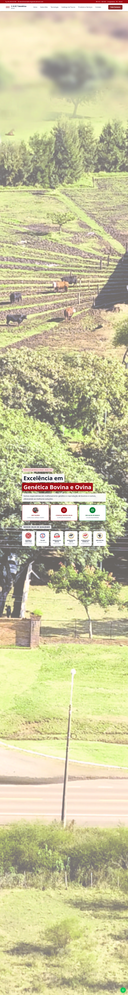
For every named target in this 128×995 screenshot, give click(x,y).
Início (35, 7)
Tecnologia (54, 7)
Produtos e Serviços (85, 7)
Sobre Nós (44, 7)
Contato (98, 7)
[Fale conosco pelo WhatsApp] (123, 990)
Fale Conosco (115, 7)
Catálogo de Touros (68, 7)
